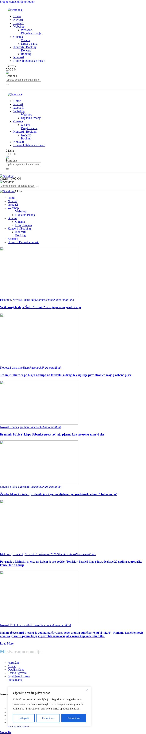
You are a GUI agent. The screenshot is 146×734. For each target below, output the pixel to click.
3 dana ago (28, 299)
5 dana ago (16, 427)
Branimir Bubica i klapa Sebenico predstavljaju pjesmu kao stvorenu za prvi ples (52, 434)
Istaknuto (5, 299)
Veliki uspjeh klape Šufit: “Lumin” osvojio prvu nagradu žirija (40, 307)
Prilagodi (24, 718)
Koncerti (18, 554)
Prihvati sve (73, 718)
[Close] (87, 689)
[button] (38, 299)
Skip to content (9, 1)
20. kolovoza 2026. (45, 554)
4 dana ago (16, 367)
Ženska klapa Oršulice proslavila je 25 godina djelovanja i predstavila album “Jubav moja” (58, 494)
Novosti (17, 299)
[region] (49, 706)
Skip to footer (26, 1)
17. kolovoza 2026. (21, 625)
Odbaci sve (48, 718)
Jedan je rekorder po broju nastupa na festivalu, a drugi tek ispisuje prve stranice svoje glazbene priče (65, 375)
